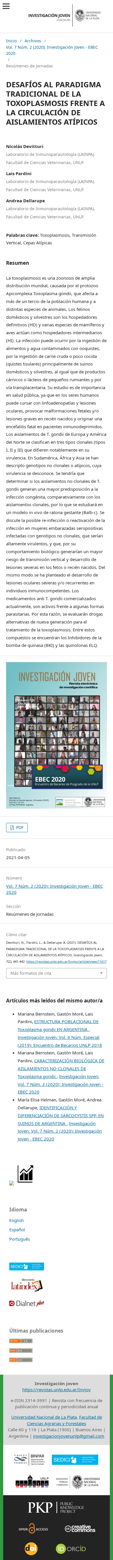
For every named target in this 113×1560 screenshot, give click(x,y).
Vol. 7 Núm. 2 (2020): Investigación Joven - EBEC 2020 (52, 50)
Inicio (11, 40)
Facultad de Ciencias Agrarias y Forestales (64, 1420)
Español (17, 1229)
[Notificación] (11, 1184)
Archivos (33, 40)
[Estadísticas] (25, 1184)
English (16, 1220)
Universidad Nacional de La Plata (44, 1417)
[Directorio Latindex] (26, 1291)
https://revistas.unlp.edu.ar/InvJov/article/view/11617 (66, 961)
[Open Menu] (6, 6)
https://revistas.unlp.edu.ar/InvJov (56, 1389)
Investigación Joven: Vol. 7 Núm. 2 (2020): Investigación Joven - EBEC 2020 (60, 1084)
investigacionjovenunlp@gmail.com (68, 1436)
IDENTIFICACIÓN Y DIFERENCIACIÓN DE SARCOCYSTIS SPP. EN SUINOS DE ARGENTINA (61, 1115)
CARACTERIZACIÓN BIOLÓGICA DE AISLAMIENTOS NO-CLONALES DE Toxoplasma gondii (61, 1068)
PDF (19, 827)
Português (19, 1239)
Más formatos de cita (30, 973)
